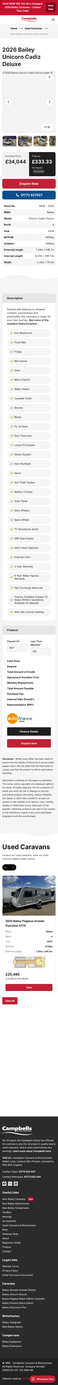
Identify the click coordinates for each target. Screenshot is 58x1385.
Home (14, 28)
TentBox (6, 1212)
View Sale (51, 7)
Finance (6, 1247)
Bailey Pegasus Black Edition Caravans (23, 1298)
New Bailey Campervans (15, 1207)
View (29, 987)
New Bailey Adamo (12, 1326)
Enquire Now (29, 184)
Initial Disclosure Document (17, 1275)
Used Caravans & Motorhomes (19, 1225)
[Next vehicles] (12, 867)
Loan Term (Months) (36, 643)
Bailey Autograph (11, 1322)
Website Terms (10, 1266)
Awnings (7, 1216)
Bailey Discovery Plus (14, 1307)
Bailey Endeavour (11, 1341)
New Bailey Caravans (13, 1199)
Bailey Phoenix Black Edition (17, 1303)
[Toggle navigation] (46, 19)
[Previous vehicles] (5, 867)
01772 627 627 (27, 1171)
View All (10, 1000)
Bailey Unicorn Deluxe (14, 1294)
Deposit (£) (13, 641)
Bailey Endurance (11, 1346)
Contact (6, 1251)
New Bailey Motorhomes (15, 1203)
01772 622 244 (32, 1176)
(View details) (39, 171)
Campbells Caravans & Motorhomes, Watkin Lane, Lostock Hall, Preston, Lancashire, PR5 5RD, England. (28, 1161)
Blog (4, 1229)
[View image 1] (10, 141)
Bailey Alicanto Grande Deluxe (19, 1289)
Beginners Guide (11, 1242)
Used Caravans (33, 28)
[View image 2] (25, 141)
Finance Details (29, 731)
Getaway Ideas (10, 1233)
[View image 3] (40, 141)
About (5, 1238)
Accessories (9, 1221)
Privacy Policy (10, 1270)
